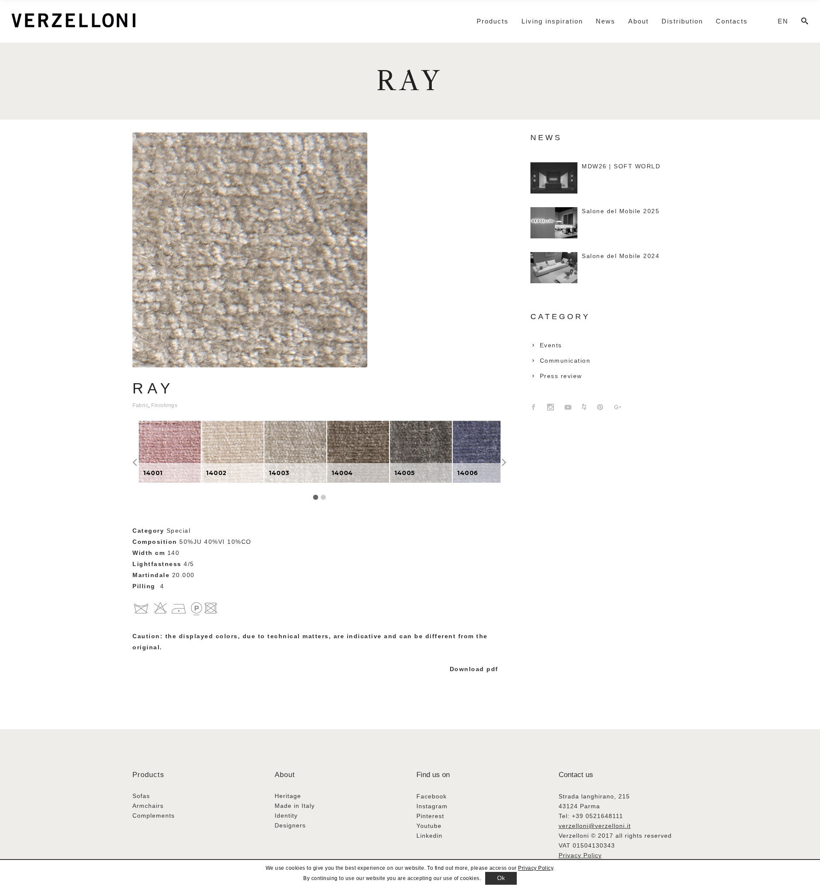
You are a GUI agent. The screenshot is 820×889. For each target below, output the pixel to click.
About (285, 775)
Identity (286, 815)
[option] (170, 452)
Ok (501, 877)
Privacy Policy (580, 855)
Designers (290, 825)
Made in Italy (295, 805)
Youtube (429, 825)
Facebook (431, 796)
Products (148, 775)
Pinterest (430, 816)
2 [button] (323, 497)
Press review (561, 376)
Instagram (432, 806)
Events (551, 345)
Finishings (164, 405)
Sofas (141, 795)
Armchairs (148, 805)
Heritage (288, 795)
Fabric (140, 405)
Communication (565, 360)
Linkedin (429, 835)
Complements (153, 815)
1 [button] (315, 497)
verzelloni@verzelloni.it (595, 825)
